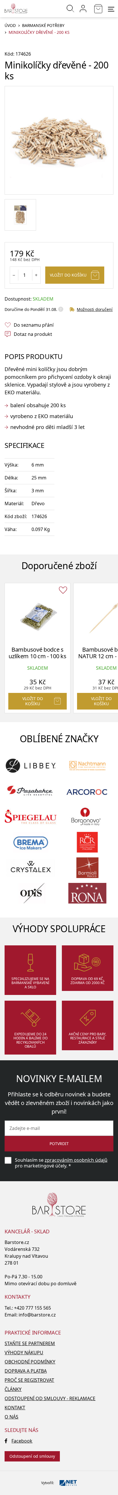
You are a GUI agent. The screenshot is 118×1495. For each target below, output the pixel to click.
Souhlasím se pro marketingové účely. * (61, 1163)
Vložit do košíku (68, 275)
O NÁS (11, 1417)
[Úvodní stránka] (16, 8)
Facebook (21, 1441)
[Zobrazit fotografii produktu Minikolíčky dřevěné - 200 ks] (59, 140)
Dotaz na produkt (33, 334)
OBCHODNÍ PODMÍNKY (30, 1362)
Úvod (10, 25)
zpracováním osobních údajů (76, 1160)
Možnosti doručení (95, 309)
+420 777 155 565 (32, 1308)
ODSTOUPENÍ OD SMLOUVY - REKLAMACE (50, 1398)
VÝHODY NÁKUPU (24, 1352)
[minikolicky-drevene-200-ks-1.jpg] (20, 215)
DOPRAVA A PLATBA (26, 1371)
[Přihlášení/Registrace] (83, 9)
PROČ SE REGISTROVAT (29, 1380)
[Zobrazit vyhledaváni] (70, 9)
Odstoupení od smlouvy (32, 1456)
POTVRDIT (59, 1143)
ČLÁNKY (13, 1389)
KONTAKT (15, 1407)
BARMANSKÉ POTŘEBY (43, 25)
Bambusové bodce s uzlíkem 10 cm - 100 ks (37, 653)
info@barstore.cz (37, 1315)
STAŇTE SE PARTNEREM (30, 1343)
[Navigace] (111, 9)
